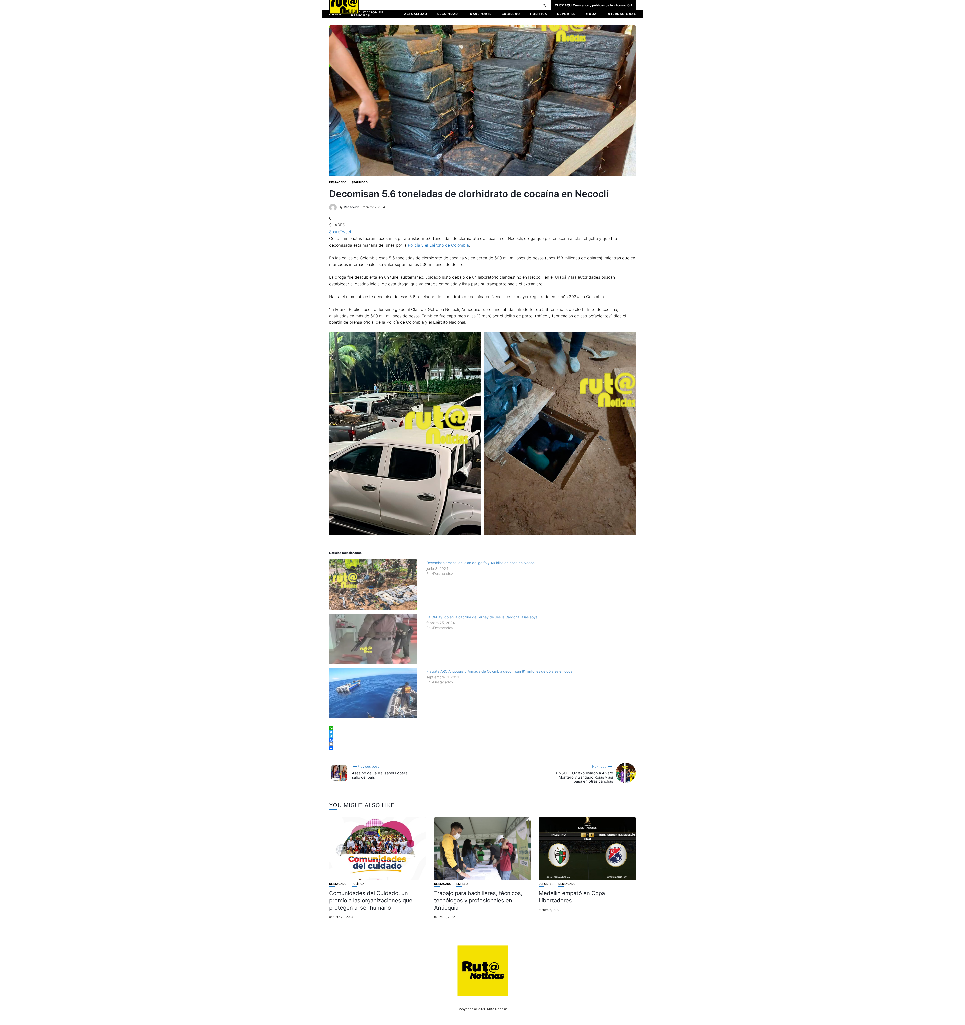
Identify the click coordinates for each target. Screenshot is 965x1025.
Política (538, 14)
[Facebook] (482, 740)
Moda (591, 14)
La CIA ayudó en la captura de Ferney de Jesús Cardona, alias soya (482, 617)
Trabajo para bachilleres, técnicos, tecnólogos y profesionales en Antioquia (478, 900)
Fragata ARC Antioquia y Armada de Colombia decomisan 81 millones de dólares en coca (499, 671)
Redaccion (351, 207)
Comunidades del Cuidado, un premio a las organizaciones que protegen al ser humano (370, 900)
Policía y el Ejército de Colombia (438, 245)
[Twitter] (482, 732)
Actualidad (415, 14)
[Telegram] (482, 736)
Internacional (621, 14)
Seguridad (447, 14)
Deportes (566, 14)
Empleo (462, 884)
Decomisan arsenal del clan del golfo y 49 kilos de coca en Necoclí (481, 563)
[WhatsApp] (482, 728)
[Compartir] (482, 748)
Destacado (338, 182)
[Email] (482, 744)
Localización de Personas (367, 14)
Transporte (480, 14)
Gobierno (511, 14)
